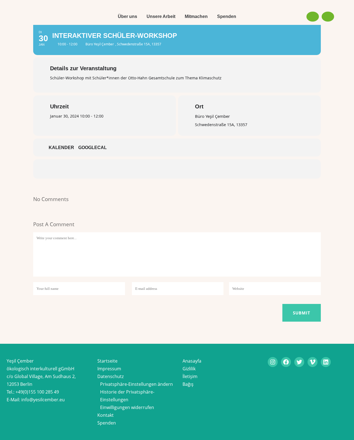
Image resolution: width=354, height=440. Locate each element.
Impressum (109, 369)
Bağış (188, 384)
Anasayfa (192, 361)
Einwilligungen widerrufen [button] (127, 407)
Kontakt (105, 415)
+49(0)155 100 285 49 (37, 392)
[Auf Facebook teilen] (144, 169)
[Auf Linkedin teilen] (177, 169)
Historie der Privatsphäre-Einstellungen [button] (127, 396)
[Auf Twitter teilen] (160, 169)
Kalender (61, 147)
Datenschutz (110, 376)
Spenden (106, 423)
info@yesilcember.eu (43, 400)
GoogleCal (92, 147)
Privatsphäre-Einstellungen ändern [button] (136, 384)
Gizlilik (189, 369)
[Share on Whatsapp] (194, 169)
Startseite (107, 361)
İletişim (190, 376)
